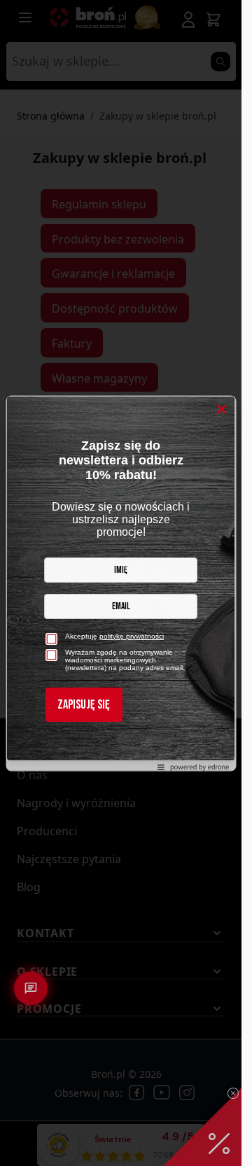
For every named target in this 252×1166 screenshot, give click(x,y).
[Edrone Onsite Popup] (120, 583)
